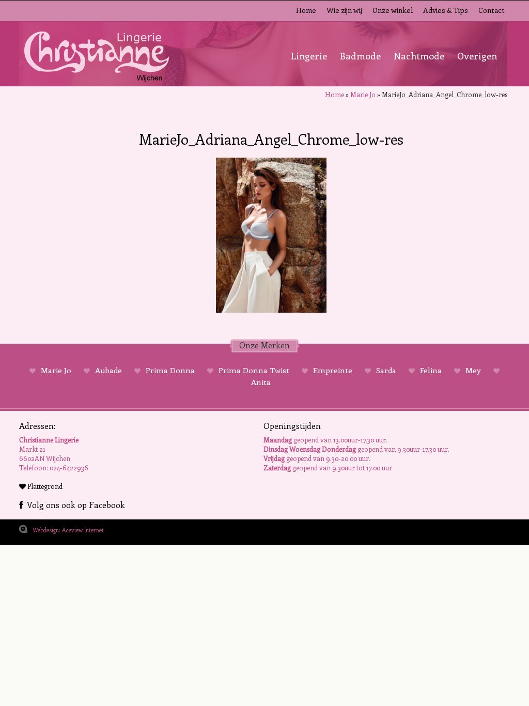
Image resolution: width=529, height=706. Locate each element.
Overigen (477, 56)
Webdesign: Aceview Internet (68, 530)
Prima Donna (170, 370)
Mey (473, 370)
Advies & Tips (445, 10)
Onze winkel (392, 10)
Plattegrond (44, 486)
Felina (431, 370)
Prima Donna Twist (253, 370)
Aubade (108, 370)
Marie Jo (363, 94)
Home (306, 10)
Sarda (386, 370)
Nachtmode (419, 56)
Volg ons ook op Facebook (74, 504)
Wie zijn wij (344, 10)
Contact (491, 10)
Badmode (360, 56)
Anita (261, 382)
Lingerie (309, 56)
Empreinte (332, 370)
